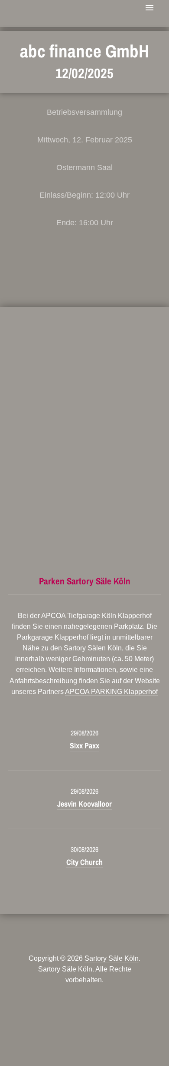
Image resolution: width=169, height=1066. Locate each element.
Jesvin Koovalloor (84, 803)
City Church (84, 862)
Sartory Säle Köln (111, 958)
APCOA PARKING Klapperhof (111, 691)
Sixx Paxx (84, 745)
